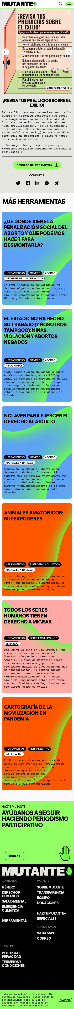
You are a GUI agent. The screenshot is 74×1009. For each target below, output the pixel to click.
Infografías (14, 365)
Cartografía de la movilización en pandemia (28, 712)
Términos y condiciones (13, 963)
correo (44, 938)
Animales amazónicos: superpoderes (33, 515)
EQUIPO (43, 897)
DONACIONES (48, 902)
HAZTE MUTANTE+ (51, 913)
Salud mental (14, 901)
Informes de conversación (24, 278)
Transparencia (50, 892)
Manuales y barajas (19, 462)
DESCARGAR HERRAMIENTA (34, 165)
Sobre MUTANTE (50, 887)
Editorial (12, 643)
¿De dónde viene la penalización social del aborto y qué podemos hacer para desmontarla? (35, 233)
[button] (68, 51)
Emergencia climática (45, 564)
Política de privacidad (11, 954)
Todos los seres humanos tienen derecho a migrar (28, 615)
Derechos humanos (43, 638)
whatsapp (46, 932)
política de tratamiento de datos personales (25, 1004)
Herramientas (15, 273)
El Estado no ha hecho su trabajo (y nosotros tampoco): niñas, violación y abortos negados (35, 330)
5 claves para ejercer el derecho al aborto (36, 418)
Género (35, 273)
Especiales (47, 918)
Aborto (50, 273)
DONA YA (14, 856)
